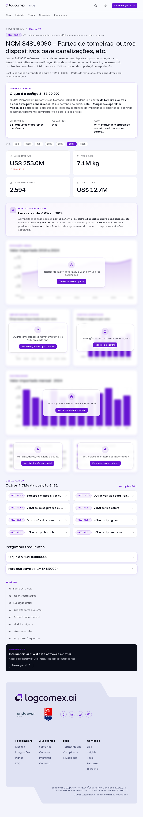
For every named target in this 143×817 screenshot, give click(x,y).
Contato (44, 763)
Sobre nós (45, 746)
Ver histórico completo (71, 281)
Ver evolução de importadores (38, 346)
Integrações (22, 752)
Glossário (44, 15)
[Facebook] (63, 714)
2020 (28, 143)
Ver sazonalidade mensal (71, 410)
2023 (60, 143)
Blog (8, 15)
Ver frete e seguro (105, 344)
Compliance (70, 752)
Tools (31, 15)
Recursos (59, 15)
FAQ (17, 763)
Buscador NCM (16, 28)
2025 (83, 143)
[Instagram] (80, 714)
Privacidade (70, 758)
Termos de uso (72, 746)
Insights (19, 15)
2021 (39, 143)
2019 (17, 143)
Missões (20, 746)
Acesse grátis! (19, 665)
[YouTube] (88, 714)
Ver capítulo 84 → (128, 486)
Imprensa (45, 758)
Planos (19, 758)
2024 (71, 143)
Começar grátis (122, 5)
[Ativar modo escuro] (105, 5)
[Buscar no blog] (95, 5)
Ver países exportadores (105, 463)
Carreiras (44, 752)
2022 (49, 143)
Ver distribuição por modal (38, 463)
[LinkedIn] (72, 714)
